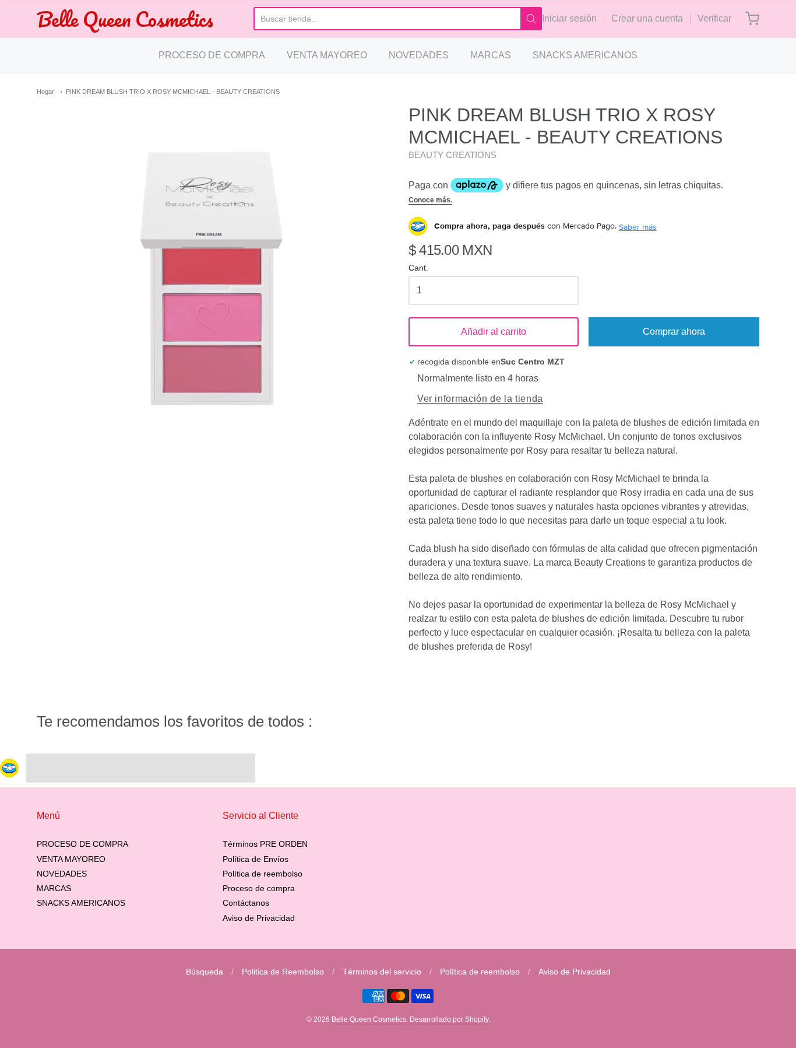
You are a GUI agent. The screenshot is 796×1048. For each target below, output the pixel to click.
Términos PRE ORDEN (265, 844)
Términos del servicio (382, 971)
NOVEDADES (419, 55)
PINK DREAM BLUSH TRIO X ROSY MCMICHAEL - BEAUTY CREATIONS (173, 91)
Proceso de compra (259, 888)
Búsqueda (204, 971)
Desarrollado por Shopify (449, 1019)
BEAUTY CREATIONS (452, 155)
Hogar (45, 91)
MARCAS (490, 55)
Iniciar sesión (569, 18)
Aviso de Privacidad (259, 918)
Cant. (418, 268)
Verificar (714, 18)
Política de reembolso (262, 873)
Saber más (638, 227)
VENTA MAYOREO (327, 55)
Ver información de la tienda (480, 399)
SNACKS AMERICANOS (585, 55)
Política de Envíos (255, 859)
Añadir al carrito (493, 332)
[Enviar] (531, 18)
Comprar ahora (674, 332)
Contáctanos (246, 902)
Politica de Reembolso (283, 971)
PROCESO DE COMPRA (212, 55)
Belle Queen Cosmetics (125, 19)
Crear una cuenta (647, 18)
